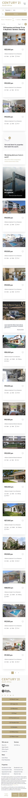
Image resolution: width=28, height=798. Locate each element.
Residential (8, 19)
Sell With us (17, 745)
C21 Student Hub (14, 722)
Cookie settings (6, 794)
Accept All (23, 794)
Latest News (5, 758)
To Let (13, 19)
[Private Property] (14, 691)
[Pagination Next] (18, 673)
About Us (4, 745)
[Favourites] (23, 50)
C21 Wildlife (14, 727)
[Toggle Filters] (2, 14)
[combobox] (19, 10)
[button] (11, 10)
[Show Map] (25, 24)
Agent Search (5, 747)
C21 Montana (14, 708)
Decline (15, 794)
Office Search (5, 749)
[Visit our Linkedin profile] (10, 695)
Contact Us (4, 751)
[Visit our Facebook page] (7, 695)
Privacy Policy (15, 784)
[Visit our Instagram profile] (5, 695)
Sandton (18, 19)
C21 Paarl (14, 713)
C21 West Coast (14, 736)
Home (2, 19)
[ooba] (14, 685)
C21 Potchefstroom (14, 718)
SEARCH (16, 14)
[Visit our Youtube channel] (13, 695)
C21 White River (14, 732)
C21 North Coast (14, 699)
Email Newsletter (6, 760)
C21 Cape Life (14, 704)
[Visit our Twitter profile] (2, 695)
